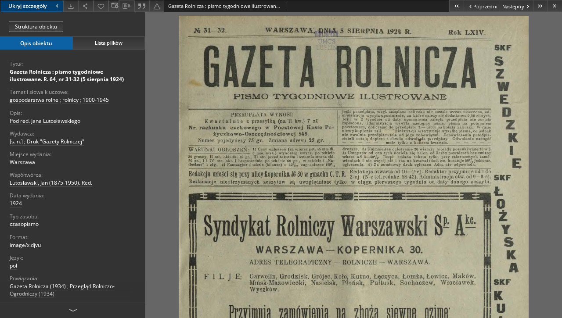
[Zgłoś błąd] (156, 6)
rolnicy (70, 100)
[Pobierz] (70, 6)
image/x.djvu (25, 245)
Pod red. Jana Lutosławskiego (45, 121)
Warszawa (22, 162)
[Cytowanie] (141, 6)
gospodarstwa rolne (34, 100)
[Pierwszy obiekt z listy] (456, 6)
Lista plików (108, 42)
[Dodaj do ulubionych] (101, 6)
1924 (16, 203)
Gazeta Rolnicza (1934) (38, 286)
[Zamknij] (555, 6)
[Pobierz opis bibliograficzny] (126, 6)
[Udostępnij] (85, 6)
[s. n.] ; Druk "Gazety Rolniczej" (47, 141)
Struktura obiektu (36, 26)
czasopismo (24, 224)
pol (13, 265)
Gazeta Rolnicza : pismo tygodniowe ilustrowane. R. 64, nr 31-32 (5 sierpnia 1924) (67, 75)
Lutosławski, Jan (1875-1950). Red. (51, 182)
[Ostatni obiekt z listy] (540, 6)
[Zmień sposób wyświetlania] (113, 6)
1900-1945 (96, 100)
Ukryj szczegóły (27, 6)
